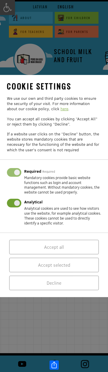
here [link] (64, 109)
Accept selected (54, 265)
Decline (54, 283)
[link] (54, 365)
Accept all (54, 247)
